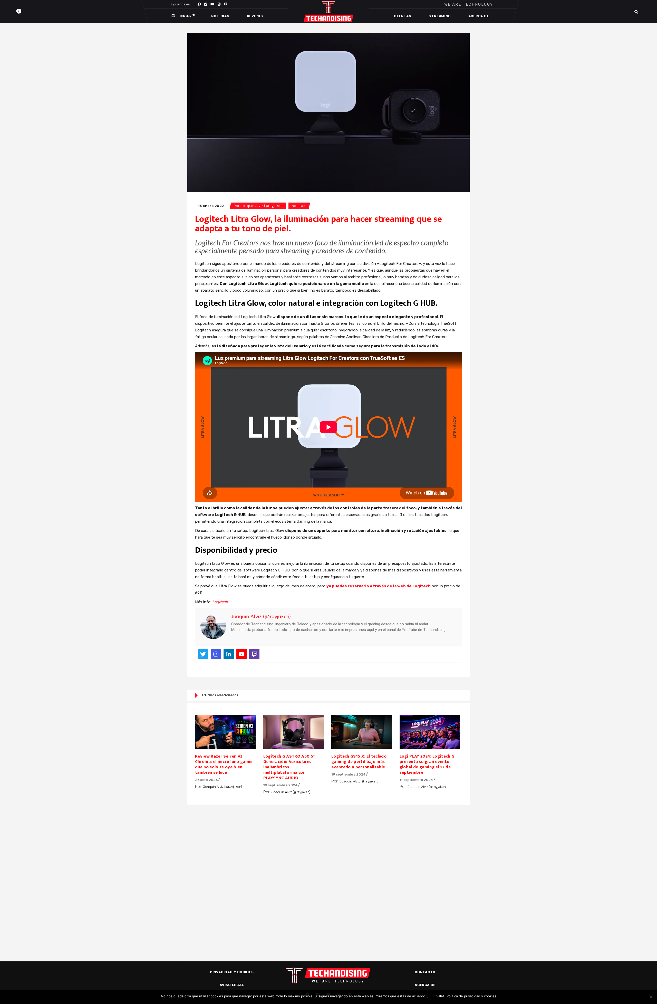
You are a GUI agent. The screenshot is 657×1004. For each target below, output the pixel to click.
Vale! (440, 996)
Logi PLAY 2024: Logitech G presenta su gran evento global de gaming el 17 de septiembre (427, 764)
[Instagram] (216, 654)
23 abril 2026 (206, 780)
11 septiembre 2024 (416, 780)
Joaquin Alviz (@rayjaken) (262, 206)
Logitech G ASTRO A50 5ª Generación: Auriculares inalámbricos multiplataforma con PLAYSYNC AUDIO (289, 767)
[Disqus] (328, 874)
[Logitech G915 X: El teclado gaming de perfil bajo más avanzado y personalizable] (361, 732)
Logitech (220, 602)
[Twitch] (254, 654)
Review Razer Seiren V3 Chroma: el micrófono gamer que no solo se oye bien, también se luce (224, 764)
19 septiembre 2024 (280, 785)
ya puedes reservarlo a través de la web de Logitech (378, 586)
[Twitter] (203, 654)
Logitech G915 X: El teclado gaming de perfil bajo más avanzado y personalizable (359, 762)
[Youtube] (241, 654)
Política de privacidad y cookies (471, 996)
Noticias (298, 206)
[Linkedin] (229, 654)
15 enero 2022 (211, 206)
